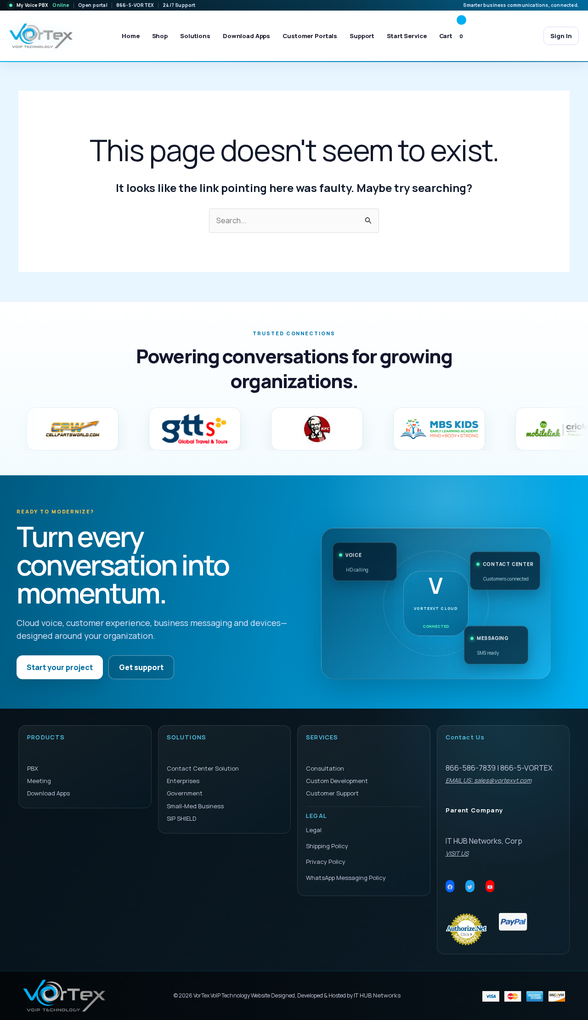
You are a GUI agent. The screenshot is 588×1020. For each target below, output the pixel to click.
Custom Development (337, 781)
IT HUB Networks (377, 995)
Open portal (92, 5)
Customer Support (332, 793)
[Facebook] (450, 887)
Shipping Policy (327, 846)
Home (130, 36)
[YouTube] (490, 887)
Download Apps (246, 36)
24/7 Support (179, 5)
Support (362, 36)
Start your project (60, 667)
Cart (451, 36)
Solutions (195, 36)
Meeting (39, 781)
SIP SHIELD (181, 818)
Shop (160, 36)
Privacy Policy (325, 861)
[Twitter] (470, 887)
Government (185, 793)
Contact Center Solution (203, 768)
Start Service (406, 36)
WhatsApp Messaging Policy (346, 877)
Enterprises (183, 781)
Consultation (325, 768)
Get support (141, 667)
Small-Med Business (195, 806)
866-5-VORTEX (135, 5)
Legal (314, 830)
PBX (32, 768)
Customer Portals (310, 36)
